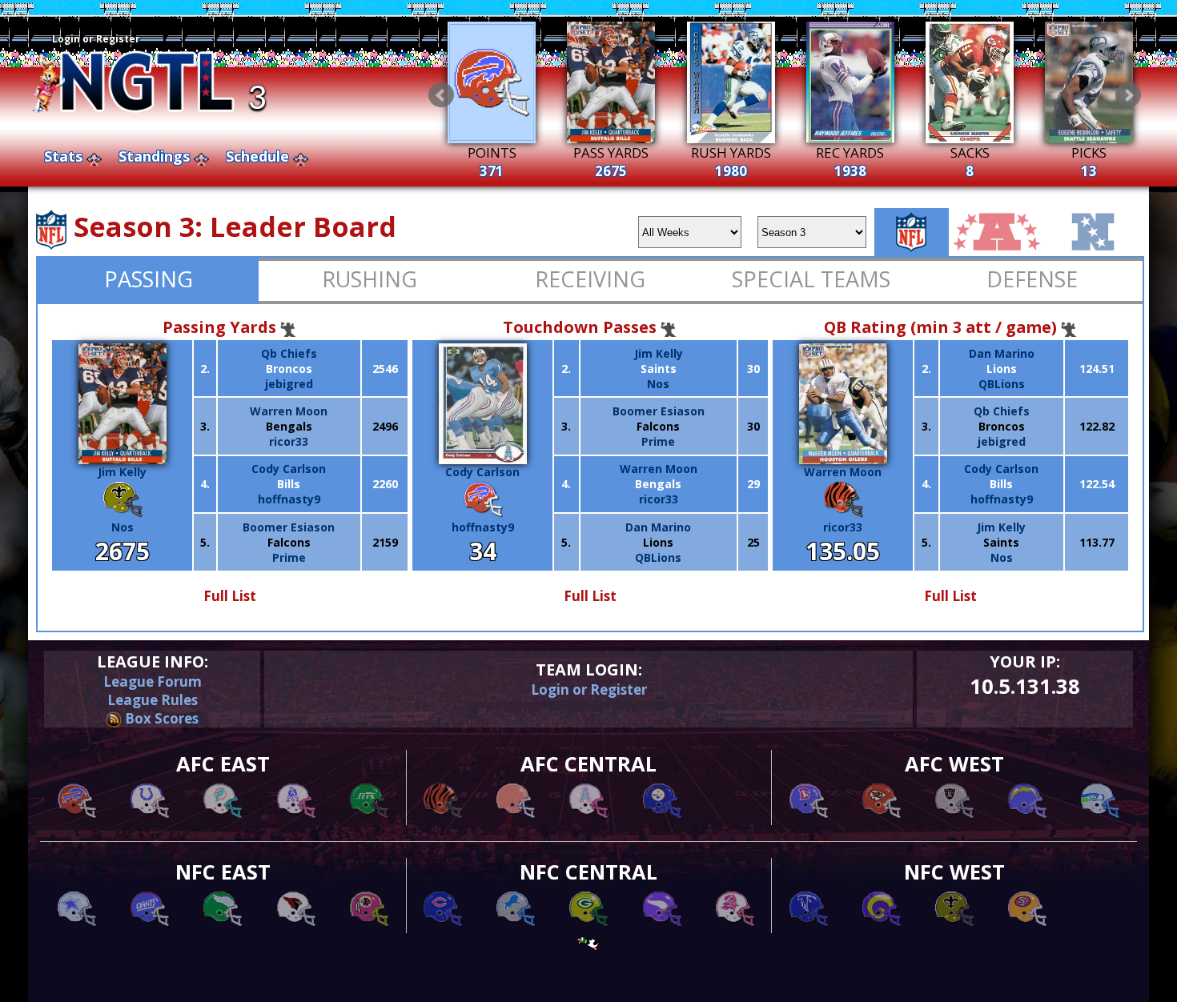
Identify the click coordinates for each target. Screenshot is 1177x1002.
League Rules (152, 700)
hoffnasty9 (289, 499)
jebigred (289, 383)
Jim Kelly (122, 471)
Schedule (257, 156)
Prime (289, 557)
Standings (154, 156)
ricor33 (288, 441)
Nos (122, 527)
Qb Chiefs (289, 353)
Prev (441, 95)
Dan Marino (658, 527)
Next (1128, 95)
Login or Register (96, 39)
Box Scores (160, 718)
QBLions (658, 557)
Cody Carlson (288, 468)
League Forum (152, 681)
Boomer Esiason (289, 527)
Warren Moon (288, 411)
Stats (63, 156)
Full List (229, 596)
